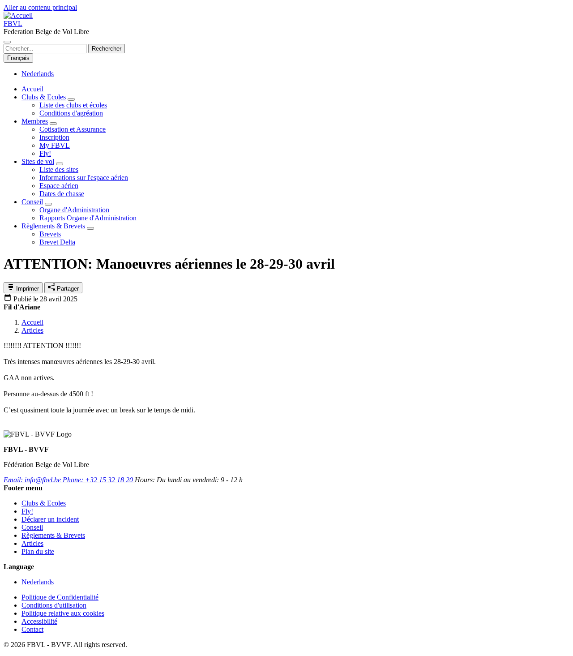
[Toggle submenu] (71, 99)
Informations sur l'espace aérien (83, 177)
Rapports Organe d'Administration (88, 218)
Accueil (32, 322)
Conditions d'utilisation (53, 605)
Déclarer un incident (50, 519)
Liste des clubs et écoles (73, 105)
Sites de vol (37, 161)
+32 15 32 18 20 (99, 480)
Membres (34, 121)
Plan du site (37, 551)
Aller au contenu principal (40, 7)
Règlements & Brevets (53, 226)
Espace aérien (58, 185)
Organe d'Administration (74, 210)
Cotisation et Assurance (72, 129)
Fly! (45, 153)
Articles (32, 330)
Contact (32, 629)
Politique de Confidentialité (59, 597)
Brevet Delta (57, 242)
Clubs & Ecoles (43, 97)
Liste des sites (58, 169)
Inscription (54, 137)
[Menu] (7, 42)
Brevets (50, 234)
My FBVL (54, 145)
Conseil (32, 202)
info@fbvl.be (33, 480)
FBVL (13, 23)
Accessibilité (39, 621)
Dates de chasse (61, 193)
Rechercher (106, 48)
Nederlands (37, 73)
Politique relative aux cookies (62, 613)
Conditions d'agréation (71, 113)
